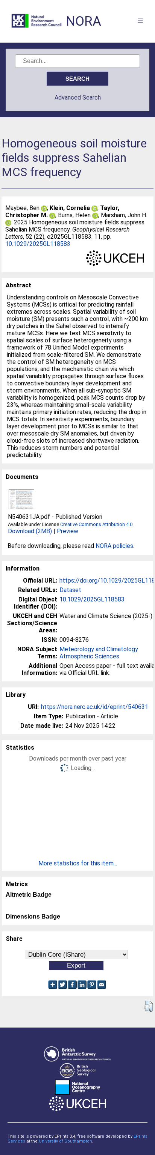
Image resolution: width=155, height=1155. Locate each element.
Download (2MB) (30, 531)
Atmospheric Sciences (89, 656)
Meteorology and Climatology (98, 649)
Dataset (70, 590)
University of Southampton (65, 1141)
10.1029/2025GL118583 (37, 243)
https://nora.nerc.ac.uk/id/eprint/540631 (94, 706)
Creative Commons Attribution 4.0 (96, 524)
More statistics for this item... (77, 863)
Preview (67, 531)
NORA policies (114, 545)
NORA (83, 21)
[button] (148, 1006)
